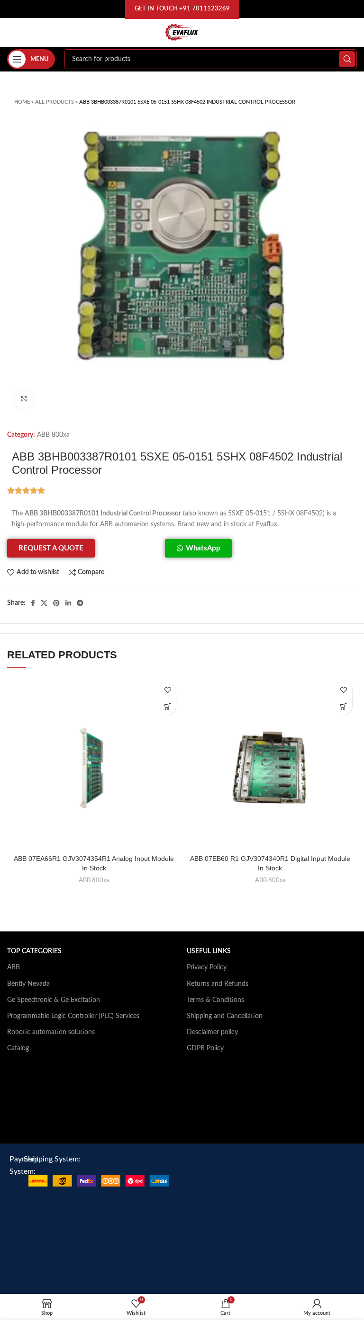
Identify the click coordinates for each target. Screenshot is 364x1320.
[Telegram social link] (80, 603)
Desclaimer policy (212, 1032)
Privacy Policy (207, 967)
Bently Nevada (28, 984)
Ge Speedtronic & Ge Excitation (53, 1000)
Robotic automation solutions (51, 1032)
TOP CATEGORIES (34, 951)
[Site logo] (182, 32)
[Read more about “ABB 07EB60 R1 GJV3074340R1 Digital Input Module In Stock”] (344, 706)
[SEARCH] (347, 59)
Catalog (18, 1048)
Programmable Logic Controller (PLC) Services (73, 1016)
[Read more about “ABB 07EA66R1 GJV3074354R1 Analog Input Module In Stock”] (167, 706)
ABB (13, 967)
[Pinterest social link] (56, 603)
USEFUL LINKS (209, 951)
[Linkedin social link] (68, 603)
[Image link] (98, 1180)
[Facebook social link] (33, 603)
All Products (54, 102)
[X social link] (44, 603)
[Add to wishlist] (167, 690)
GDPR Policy (205, 1048)
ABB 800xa (53, 435)
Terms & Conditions (215, 1000)
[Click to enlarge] (23, 399)
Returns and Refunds (217, 984)
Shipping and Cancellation (225, 1016)
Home (22, 102)
